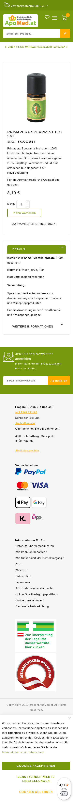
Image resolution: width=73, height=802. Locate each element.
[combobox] (36, 33)
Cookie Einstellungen (29, 600)
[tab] (36, 249)
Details (18, 249)
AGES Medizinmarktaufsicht (34, 588)
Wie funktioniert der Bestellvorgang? (39, 558)
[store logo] (20, 20)
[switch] (64, 793)
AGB (18, 564)
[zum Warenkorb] (65, 18)
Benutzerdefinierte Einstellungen (36, 778)
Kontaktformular (25, 423)
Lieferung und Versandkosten (34, 545)
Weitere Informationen (32, 326)
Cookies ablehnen (36, 792)
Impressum (22, 582)
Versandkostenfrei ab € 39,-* (29, 5)
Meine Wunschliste (47, 17)
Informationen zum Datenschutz (23, 752)
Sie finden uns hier (27, 450)
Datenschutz (23, 576)
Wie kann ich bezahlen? (31, 551)
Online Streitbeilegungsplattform (36, 594)
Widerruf (20, 570)
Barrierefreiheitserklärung (32, 606)
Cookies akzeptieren (36, 765)
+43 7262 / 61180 (26, 412)
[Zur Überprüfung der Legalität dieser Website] (35, 621)
